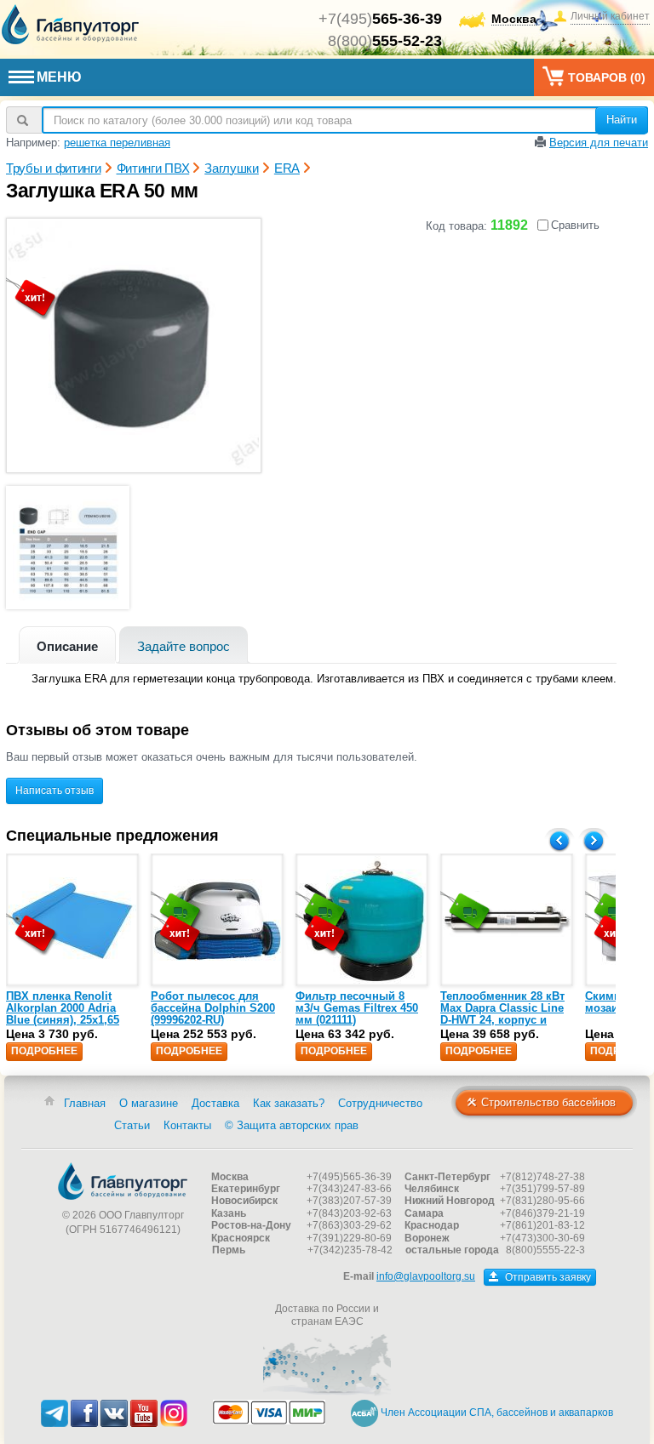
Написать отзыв (54, 790)
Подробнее (44, 1051)
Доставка (215, 1103)
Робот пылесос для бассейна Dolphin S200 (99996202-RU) (213, 1008)
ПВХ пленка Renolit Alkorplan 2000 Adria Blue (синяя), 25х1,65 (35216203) (62, 1014)
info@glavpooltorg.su (425, 1276)
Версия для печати (598, 142)
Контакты (187, 1125)
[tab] (67, 644)
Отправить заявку (546, 1277)
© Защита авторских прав (292, 1125)
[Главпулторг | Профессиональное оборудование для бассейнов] (70, 24)
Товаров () (606, 77)
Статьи (132, 1125)
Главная (85, 1103)
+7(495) (380, 18)
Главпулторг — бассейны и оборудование (122, 1181)
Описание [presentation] (67, 646)
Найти (621, 119)
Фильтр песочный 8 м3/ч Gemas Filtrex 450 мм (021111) (356, 1008)
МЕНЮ (59, 77)
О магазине (148, 1103)
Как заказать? (288, 1103)
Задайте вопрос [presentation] (183, 646)
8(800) (385, 40)
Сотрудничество (380, 1103)
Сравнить (575, 225)
